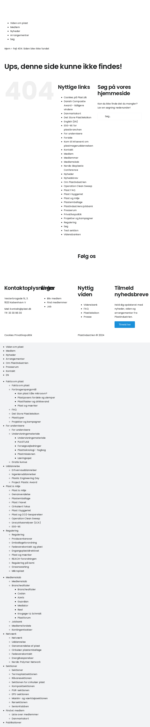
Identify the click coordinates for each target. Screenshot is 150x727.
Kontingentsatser (22, 629)
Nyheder (15, 31)
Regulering (70, 222)
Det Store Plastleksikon (77, 117)
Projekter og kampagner (78, 218)
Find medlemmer (57, 302)
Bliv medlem (54, 298)
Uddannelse (13, 466)
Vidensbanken (72, 234)
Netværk (11, 634)
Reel (20, 609)
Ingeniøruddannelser (24, 474)
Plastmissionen (26, 454)
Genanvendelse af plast (26, 646)
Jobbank (17, 621)
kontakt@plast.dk (20, 309)
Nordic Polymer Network (26, 662)
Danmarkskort (72, 113)
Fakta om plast (15, 381)
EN (7, 375)
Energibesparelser (23, 658)
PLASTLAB (23, 442)
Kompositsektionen (23, 686)
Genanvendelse (21, 494)
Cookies (9, 335)
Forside (68, 137)
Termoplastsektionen (24, 674)
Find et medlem (15, 710)
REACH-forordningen (24, 558)
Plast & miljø (13, 486)
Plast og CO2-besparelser (27, 514)
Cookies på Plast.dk (75, 97)
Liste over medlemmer (25, 714)
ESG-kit (16, 526)
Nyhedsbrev (71, 178)
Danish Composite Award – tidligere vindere (75, 105)
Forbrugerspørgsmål (24, 389)
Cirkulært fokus (21, 506)
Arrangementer (19, 35)
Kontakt (68, 149)
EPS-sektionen (20, 694)
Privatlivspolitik (73, 214)
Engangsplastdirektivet (25, 550)
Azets (21, 597)
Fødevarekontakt (22, 654)
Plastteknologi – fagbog (32, 450)
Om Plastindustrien (75, 182)
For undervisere (73, 133)
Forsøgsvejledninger (29, 446)
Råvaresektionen (22, 678)
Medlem (15, 27)
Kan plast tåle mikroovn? (32, 393)
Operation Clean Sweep (78, 186)
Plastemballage (73, 202)
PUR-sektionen (20, 690)
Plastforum (24, 617)
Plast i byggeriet (73, 194)
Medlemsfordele (21, 625)
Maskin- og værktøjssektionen (30, 698)
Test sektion (71, 230)
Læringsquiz (25, 458)
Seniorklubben (20, 706)
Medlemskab (71, 162)
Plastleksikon (91, 313)
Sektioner (11, 666)
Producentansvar (22, 538)
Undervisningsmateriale (26, 433)
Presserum (70, 210)
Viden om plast (19, 23)
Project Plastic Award (24, 482)
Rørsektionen (19, 702)
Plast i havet (19, 502)
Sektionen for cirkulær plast (28, 682)
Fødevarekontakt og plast (27, 546)
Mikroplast (18, 571)
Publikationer (13, 722)
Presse (88, 317)
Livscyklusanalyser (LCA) (26, 522)
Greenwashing (20, 567)
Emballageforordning (24, 542)
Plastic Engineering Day (25, 478)
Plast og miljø (71, 198)
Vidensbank (90, 304)
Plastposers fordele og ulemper (36, 397)
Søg (12, 39)
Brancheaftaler (21, 585)
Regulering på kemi (23, 563)
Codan (21, 593)
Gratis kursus (19, 462)
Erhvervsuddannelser (24, 470)
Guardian (23, 601)
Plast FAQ (69, 190)
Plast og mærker (28, 405)
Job (49, 306)
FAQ (86, 308)
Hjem (7, 48)
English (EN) (71, 121)
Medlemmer (71, 157)
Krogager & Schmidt (29, 613)
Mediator (23, 605)
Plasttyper (18, 417)
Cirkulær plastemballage (27, 650)
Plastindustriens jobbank (78, 206)
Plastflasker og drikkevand (33, 401)
